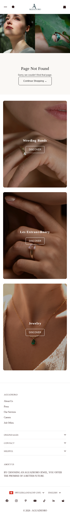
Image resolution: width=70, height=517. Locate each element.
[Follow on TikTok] (44, 500)
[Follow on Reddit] (63, 500)
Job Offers (9, 423)
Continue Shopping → (35, 81)
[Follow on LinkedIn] (53, 500)
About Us (8, 401)
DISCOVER (35, 149)
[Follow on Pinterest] (25, 500)
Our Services (10, 412)
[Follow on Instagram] (16, 500)
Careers (7, 417)
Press (6, 406)
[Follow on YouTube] (35, 500)
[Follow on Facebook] (7, 500)
